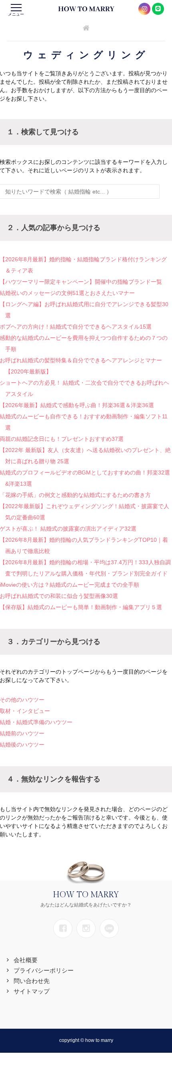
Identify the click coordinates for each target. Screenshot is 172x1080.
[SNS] (62, 928)
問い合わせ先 (32, 980)
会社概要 (26, 960)
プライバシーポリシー (44, 970)
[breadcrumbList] (86, 28)
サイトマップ (32, 991)
